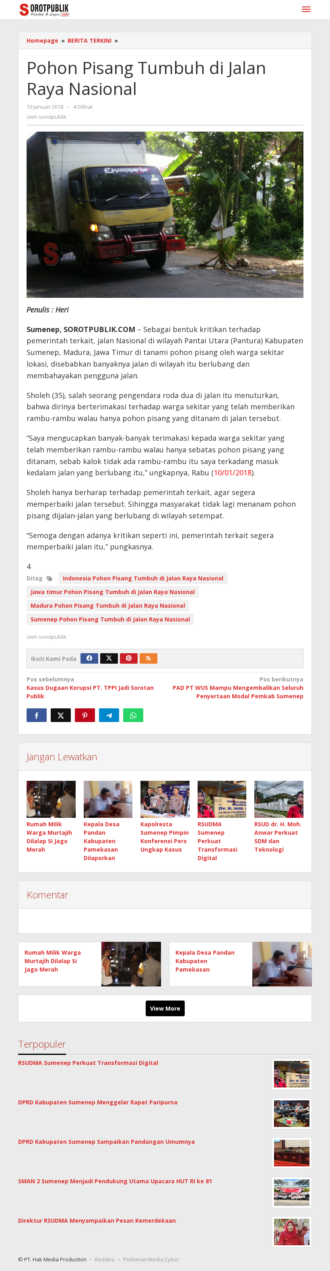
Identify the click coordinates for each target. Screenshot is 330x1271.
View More (165, 1008)
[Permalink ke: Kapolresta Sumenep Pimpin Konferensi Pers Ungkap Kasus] (165, 799)
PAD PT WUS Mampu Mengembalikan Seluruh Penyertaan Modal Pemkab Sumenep (238, 687)
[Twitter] (109, 658)
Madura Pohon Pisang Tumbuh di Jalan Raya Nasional (108, 605)
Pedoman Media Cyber (151, 1259)
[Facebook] (89, 658)
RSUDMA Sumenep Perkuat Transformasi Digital (217, 841)
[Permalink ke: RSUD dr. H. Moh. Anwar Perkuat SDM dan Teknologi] (278, 799)
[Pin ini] (85, 715)
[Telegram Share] (109, 715)
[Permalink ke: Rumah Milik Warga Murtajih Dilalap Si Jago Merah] (51, 799)
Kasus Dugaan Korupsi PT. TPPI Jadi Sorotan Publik (90, 687)
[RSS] (148, 658)
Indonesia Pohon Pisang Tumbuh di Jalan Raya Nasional (143, 578)
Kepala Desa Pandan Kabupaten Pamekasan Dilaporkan (102, 841)
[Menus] (306, 10)
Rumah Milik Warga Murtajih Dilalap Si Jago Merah (53, 961)
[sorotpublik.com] (65, 9)
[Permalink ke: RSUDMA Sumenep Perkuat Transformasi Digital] (222, 799)
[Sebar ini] (37, 715)
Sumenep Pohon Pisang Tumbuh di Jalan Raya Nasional (110, 619)
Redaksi (105, 1259)
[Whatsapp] (133, 715)
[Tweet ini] (61, 715)
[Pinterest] (129, 658)
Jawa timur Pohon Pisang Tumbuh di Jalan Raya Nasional (113, 592)
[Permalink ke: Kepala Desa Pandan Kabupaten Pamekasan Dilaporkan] (108, 799)
